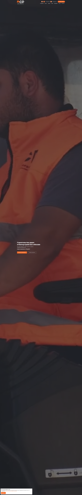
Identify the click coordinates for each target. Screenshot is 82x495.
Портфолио (55, 3)
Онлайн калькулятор (32, 252)
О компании (42, 3)
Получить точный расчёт (22, 252)
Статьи (59, 3)
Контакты (63, 3)
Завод (52, 3)
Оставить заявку (61, 1)
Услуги (46, 3)
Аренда (49, 3)
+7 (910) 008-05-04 (47, 1)
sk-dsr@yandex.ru (54, 1)
